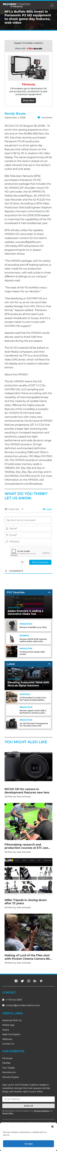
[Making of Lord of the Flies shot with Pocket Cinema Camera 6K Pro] (28, 932)
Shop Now (28, 100)
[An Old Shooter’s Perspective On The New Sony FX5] (11, 723)
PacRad (6, 1063)
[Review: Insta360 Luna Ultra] (11, 626)
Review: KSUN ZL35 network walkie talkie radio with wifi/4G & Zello (33, 641)
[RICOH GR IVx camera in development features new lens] (28, 766)
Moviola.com (9, 1072)
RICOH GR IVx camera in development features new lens (27, 790)
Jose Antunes (24, 796)
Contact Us (8, 1043)
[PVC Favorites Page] (49, 592)
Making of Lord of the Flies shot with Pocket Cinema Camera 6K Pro (27, 959)
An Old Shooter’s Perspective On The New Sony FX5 (34, 724)
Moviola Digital (10, 1077)
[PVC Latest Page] (49, 664)
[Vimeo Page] (41, 981)
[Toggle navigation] (51, 5)
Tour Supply (8, 1067)
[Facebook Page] (16, 981)
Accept (28, 1143)
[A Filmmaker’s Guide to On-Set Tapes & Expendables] (11, 697)
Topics (5, 1029)
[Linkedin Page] (34, 981)
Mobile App (8, 1025)
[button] (52, 1126)
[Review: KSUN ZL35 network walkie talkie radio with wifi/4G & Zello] (11, 638)
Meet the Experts (11, 1034)
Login (48, 509)
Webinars (7, 1039)
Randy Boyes (15, 113)
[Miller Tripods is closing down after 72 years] (28, 877)
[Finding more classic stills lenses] (11, 651)
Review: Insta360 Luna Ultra (33, 627)
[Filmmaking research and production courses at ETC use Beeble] (28, 821)
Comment (46, 117)
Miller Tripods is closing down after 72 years (26, 901)
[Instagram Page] (28, 981)
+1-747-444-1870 (13, 999)
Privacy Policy (7, 1113)
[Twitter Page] (22, 981)
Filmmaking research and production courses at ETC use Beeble (26, 848)
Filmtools (7, 1058)
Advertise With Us (12, 1020)
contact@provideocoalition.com (23, 1005)
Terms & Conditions (41, 1111)
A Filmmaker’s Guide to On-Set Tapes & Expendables (33, 699)
